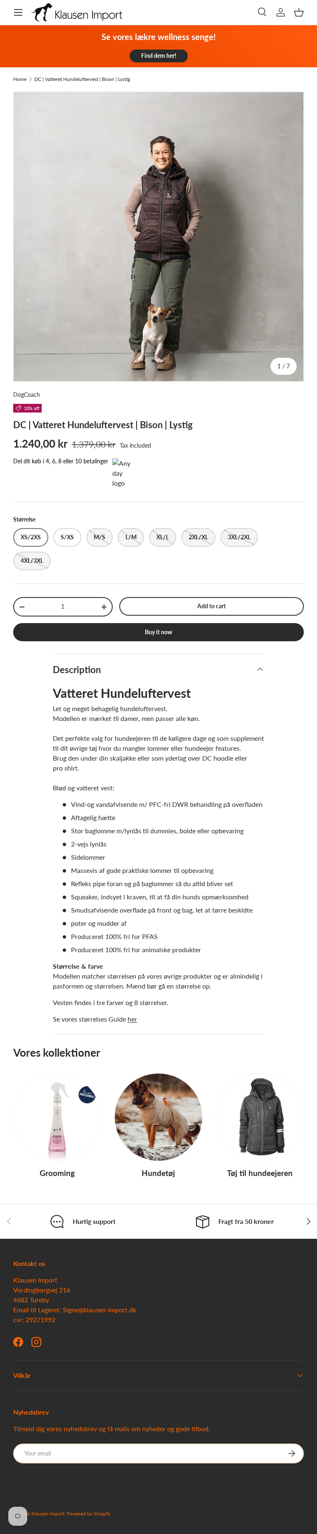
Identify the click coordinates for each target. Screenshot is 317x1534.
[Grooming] (57, 1117)
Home (19, 79)
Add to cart (211, 605)
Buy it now (158, 631)
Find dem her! (158, 55)
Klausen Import (47, 1513)
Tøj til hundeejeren (260, 1173)
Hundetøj (158, 1173)
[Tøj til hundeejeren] (259, 1117)
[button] (299, 12)
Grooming (57, 1173)
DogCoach (26, 394)
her (132, 1019)
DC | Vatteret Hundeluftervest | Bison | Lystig (82, 79)
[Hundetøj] (158, 1117)
